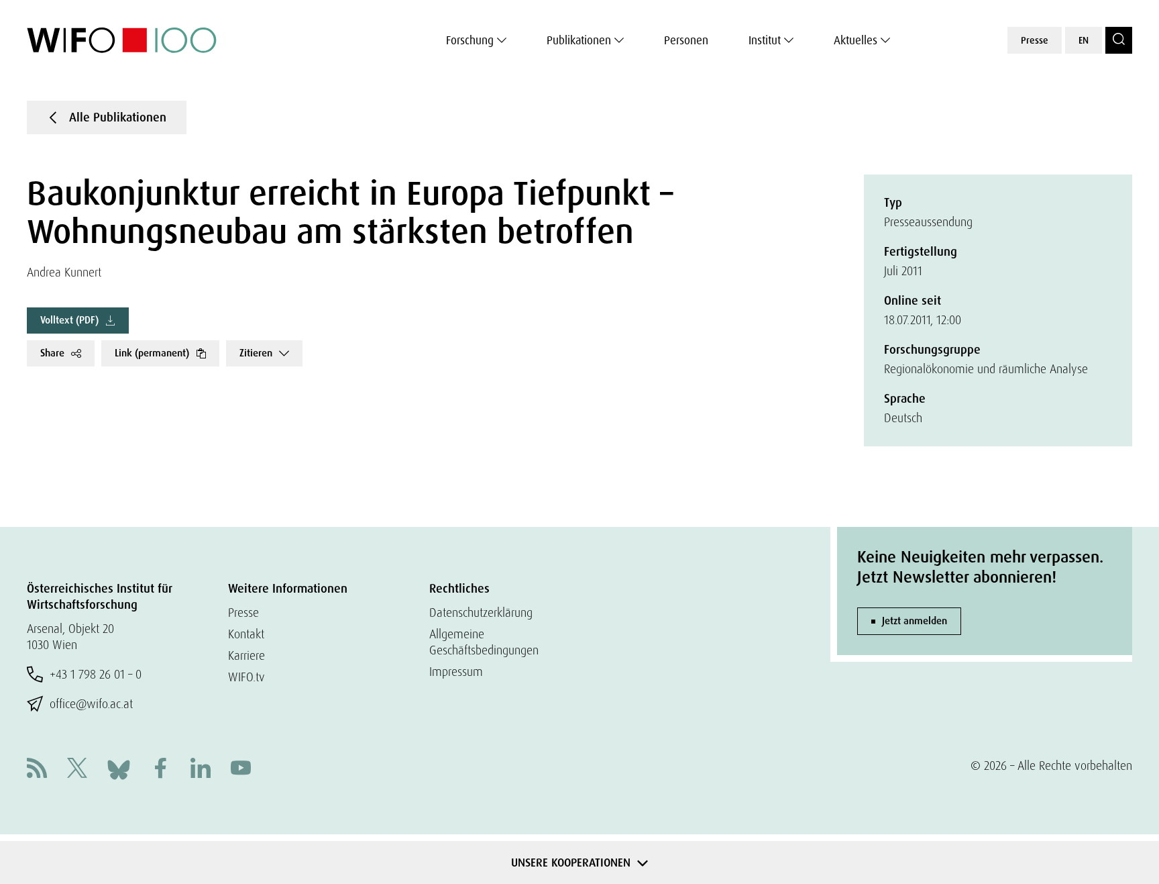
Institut (765, 40)
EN (1084, 40)
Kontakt (246, 634)
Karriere (246, 655)
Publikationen (579, 40)
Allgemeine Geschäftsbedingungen (484, 642)
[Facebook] (160, 769)
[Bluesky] (118, 768)
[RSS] (37, 769)
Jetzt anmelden (914, 621)
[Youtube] (241, 769)
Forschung (470, 40)
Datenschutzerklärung (481, 612)
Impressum (456, 671)
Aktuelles (855, 40)
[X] (77, 769)
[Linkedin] (200, 769)
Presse (1034, 40)
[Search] (1118, 40)
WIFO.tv (246, 677)
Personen (686, 40)
